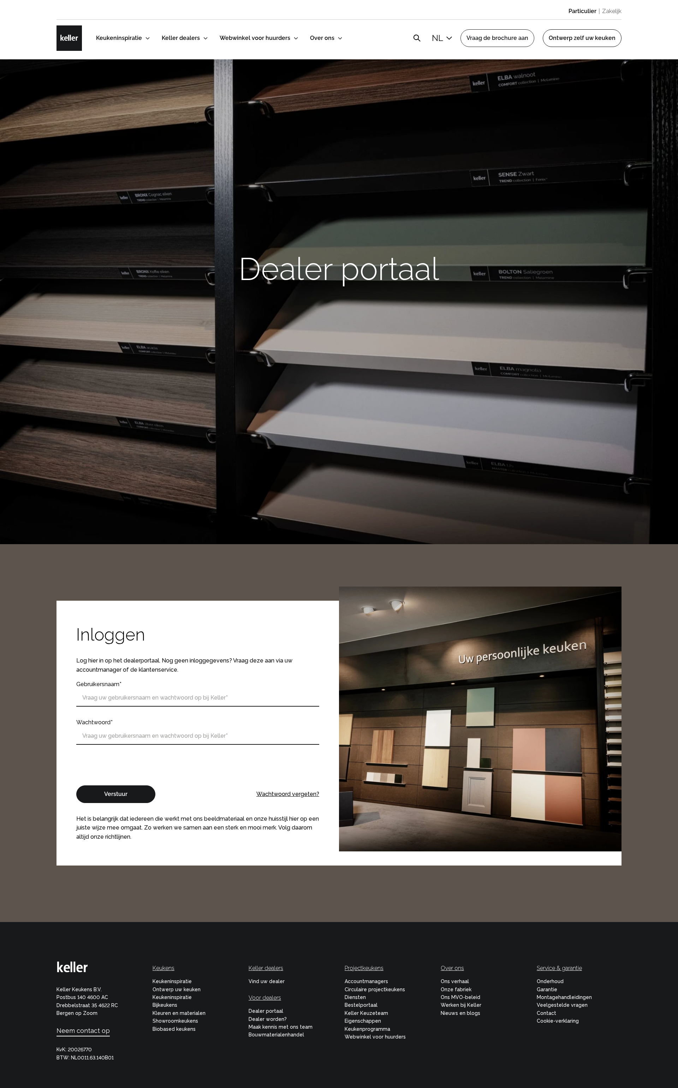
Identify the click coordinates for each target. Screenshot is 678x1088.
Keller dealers (266, 968)
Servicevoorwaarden (103, 763)
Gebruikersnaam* (98, 684)
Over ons (452, 968)
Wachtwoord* (94, 722)
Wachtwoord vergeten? (287, 794)
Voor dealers (265, 997)
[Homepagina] (69, 38)
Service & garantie (559, 968)
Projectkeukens (364, 968)
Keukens (163, 968)
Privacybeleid (248, 754)
